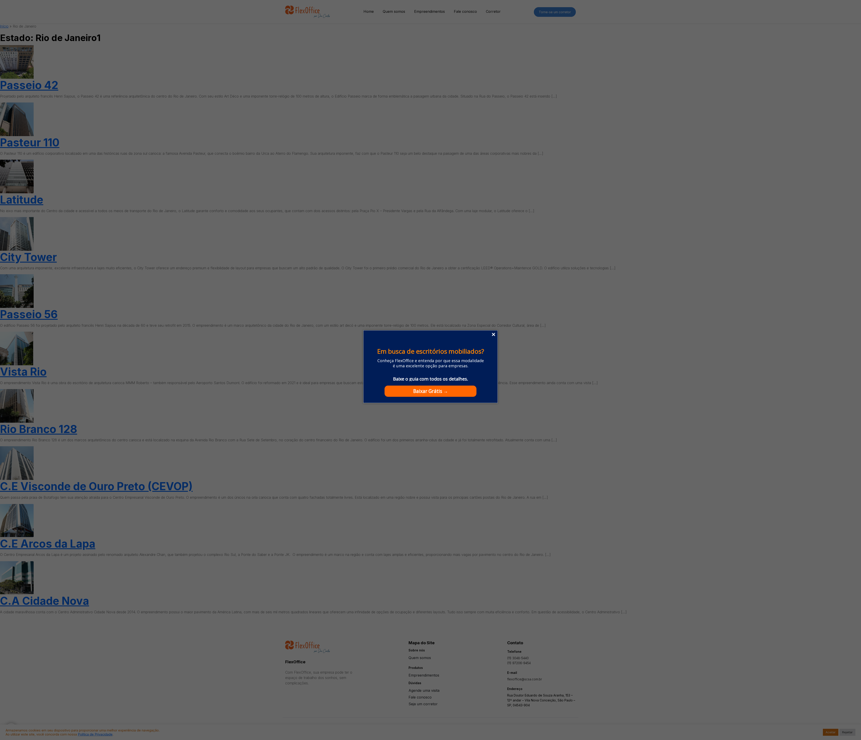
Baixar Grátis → (430, 391)
